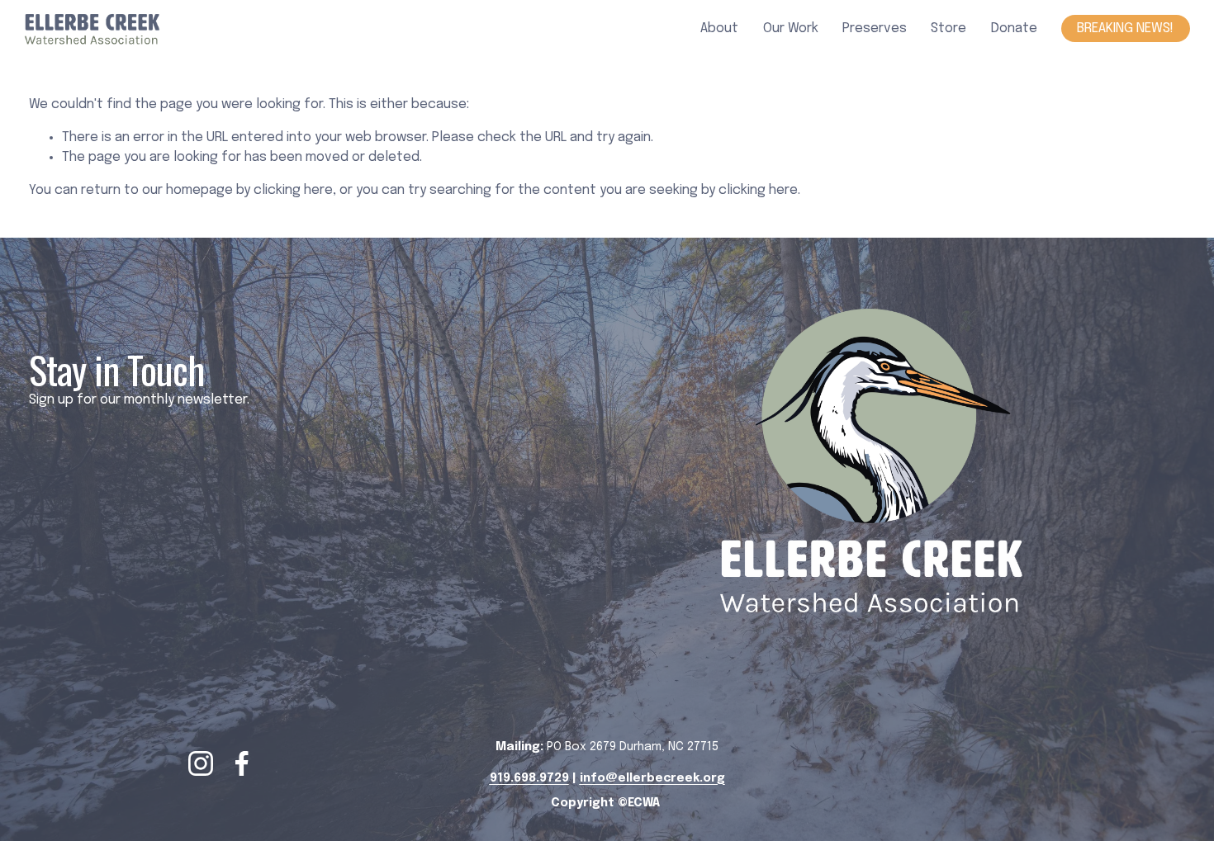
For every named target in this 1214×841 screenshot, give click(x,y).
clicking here (293, 190)
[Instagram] (200, 763)
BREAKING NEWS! (1125, 28)
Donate (1014, 28)
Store (948, 28)
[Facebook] (242, 763)
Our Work (790, 28)
